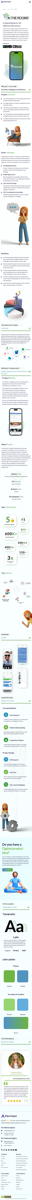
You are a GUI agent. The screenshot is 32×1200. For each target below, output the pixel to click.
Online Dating (19, 1188)
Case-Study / (10, 9)
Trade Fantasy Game (5, 1182)
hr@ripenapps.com (8, 1141)
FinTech (17, 1175)
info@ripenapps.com (9, 1143)
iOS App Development (21, 1160)
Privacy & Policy (4, 1167)
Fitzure (2, 1188)
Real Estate (18, 1182)
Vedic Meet (3, 1180)
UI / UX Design (19, 1167)
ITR (16, 9)
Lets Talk (7, 870)
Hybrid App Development (21, 1163)
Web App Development (21, 1169)
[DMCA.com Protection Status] (6, 1197)
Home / (4, 9)
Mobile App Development (21, 1156)
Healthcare (18, 1178)
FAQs (2, 1165)
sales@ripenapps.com (9, 1130)
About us (3, 1156)
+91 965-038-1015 (9, 1133)
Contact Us (3, 1163)
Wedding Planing (19, 1180)
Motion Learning (4, 1184)
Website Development (21, 1165)
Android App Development (22, 1158)
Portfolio (3, 1158)
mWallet (18, 1184)
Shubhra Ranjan (4, 1175)
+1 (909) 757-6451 (9, 1135)
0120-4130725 (8, 1145)
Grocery (18, 1186)
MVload (3, 1186)
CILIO (2, 1178)
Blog (2, 1160)
